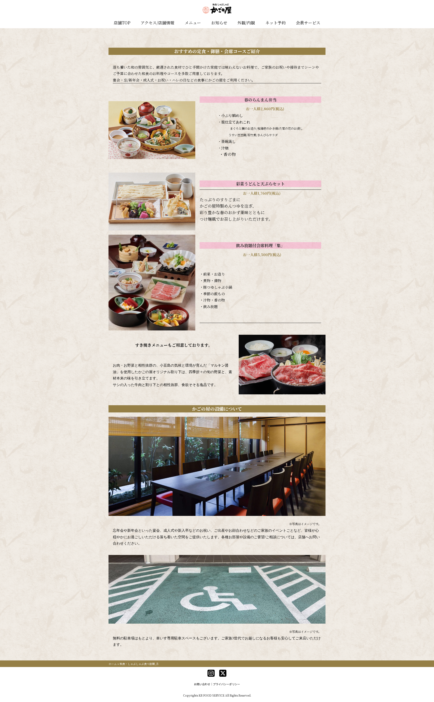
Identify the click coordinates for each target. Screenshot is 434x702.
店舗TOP (122, 23)
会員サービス (308, 23)
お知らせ (219, 23)
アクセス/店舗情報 (157, 23)
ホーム (112, 664)
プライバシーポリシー (226, 684)
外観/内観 (246, 23)
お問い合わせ (202, 684)
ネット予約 (275, 23)
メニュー (193, 23)
